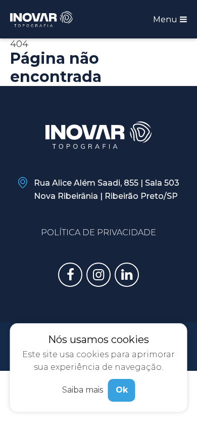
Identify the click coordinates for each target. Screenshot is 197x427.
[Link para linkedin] (127, 275)
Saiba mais (82, 390)
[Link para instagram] (98, 275)
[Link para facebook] (70, 275)
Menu (166, 19)
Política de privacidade (98, 232)
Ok (122, 390)
